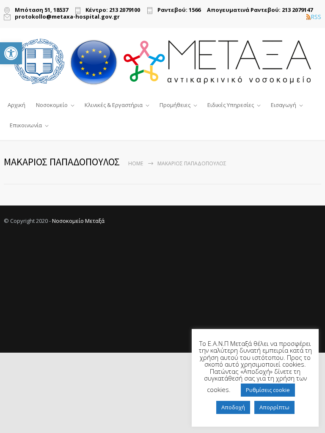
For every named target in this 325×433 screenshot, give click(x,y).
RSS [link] (316, 17)
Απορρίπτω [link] (274, 407)
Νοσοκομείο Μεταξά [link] (78, 221)
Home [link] (135, 163)
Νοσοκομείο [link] (52, 105)
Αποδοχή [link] (233, 407)
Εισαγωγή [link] (283, 105)
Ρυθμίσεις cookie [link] (268, 390)
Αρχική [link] (16, 105)
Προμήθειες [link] (175, 105)
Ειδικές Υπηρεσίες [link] (230, 105)
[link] (11, 53)
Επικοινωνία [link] (26, 125)
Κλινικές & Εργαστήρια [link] (114, 105)
